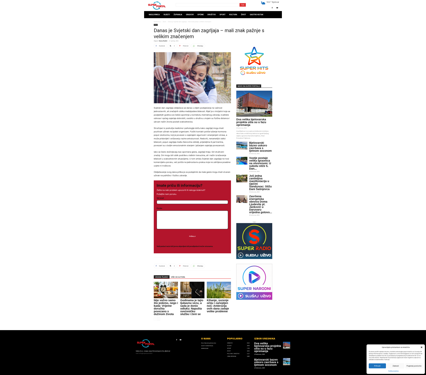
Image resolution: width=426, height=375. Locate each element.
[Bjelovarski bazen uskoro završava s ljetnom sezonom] (241, 145)
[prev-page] (155, 319)
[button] (421, 347)
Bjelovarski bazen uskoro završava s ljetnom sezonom (260, 146)
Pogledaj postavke (414, 366)
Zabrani (396, 366)
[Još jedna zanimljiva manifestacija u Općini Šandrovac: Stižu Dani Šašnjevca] (241, 178)
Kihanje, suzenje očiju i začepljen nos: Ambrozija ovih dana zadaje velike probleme (218, 306)
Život (164, 22)
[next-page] (158, 319)
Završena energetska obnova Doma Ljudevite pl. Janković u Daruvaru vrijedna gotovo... (260, 204)
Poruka (159, 208)
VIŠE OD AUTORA (178, 277)
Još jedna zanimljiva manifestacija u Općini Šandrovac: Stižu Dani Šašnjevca (260, 182)
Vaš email (160, 198)
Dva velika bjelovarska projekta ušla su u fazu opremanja (251, 122)
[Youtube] (277, 8)
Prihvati (377, 366)
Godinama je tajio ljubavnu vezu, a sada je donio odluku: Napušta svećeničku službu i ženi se (191, 307)
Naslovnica (157, 22)
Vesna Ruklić (163, 41)
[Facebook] (272, 8)
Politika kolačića (393, 371)
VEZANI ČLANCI (161, 277)
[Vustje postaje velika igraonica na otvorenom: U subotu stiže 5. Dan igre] (241, 161)
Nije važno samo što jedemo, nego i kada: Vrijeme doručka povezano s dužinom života (166, 307)
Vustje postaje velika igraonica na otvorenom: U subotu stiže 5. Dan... (260, 163)
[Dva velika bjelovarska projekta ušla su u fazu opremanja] (254, 104)
